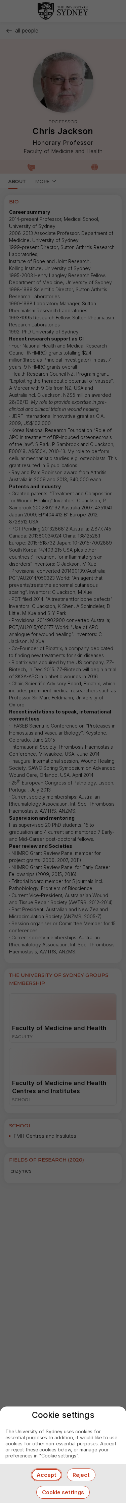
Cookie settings (63, 1492)
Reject (81, 1474)
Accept (46, 1474)
